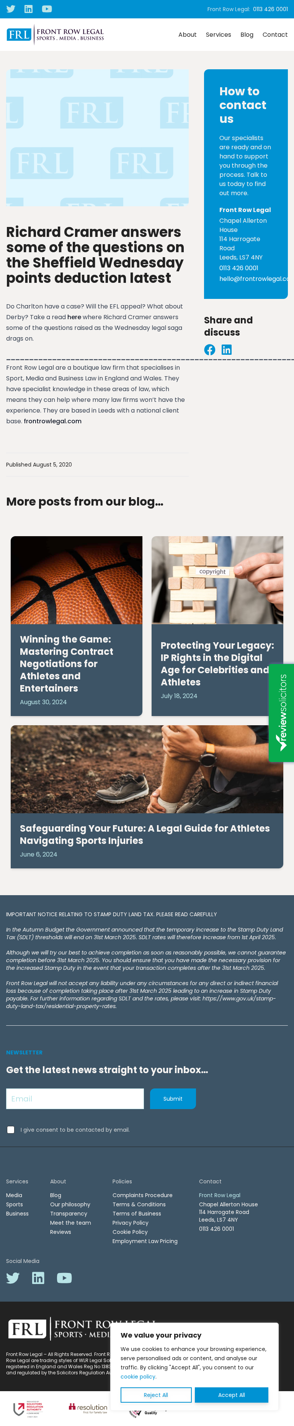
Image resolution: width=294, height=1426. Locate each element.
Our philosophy (70, 1204)
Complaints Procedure (143, 1195)
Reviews (60, 1232)
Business (17, 1213)
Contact (275, 34)
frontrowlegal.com (53, 421)
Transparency (68, 1213)
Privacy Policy (131, 1223)
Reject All (156, 1395)
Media (14, 1195)
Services (218, 34)
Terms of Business (137, 1213)
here (74, 317)
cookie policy (138, 1376)
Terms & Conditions (139, 1204)
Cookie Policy (130, 1232)
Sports (14, 1204)
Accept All (231, 1395)
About (187, 34)
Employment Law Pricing (145, 1241)
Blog (246, 34)
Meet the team (70, 1223)
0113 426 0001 (270, 9)
